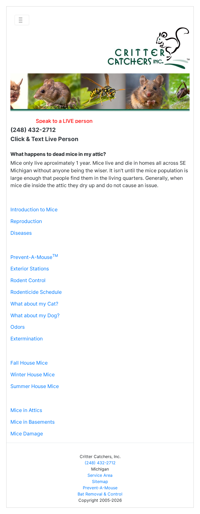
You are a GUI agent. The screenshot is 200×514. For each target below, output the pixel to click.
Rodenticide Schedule (36, 292)
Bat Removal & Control (100, 494)
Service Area (100, 475)
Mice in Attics (26, 410)
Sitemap (100, 481)
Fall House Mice (29, 363)
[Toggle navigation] (22, 20)
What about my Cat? (34, 304)
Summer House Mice (34, 386)
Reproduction (26, 221)
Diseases (21, 233)
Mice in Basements (32, 422)
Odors (17, 327)
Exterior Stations (29, 268)
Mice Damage (26, 433)
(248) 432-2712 (100, 462)
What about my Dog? (35, 315)
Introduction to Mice (34, 209)
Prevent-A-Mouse (34, 257)
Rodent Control (28, 280)
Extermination (26, 338)
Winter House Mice (32, 374)
